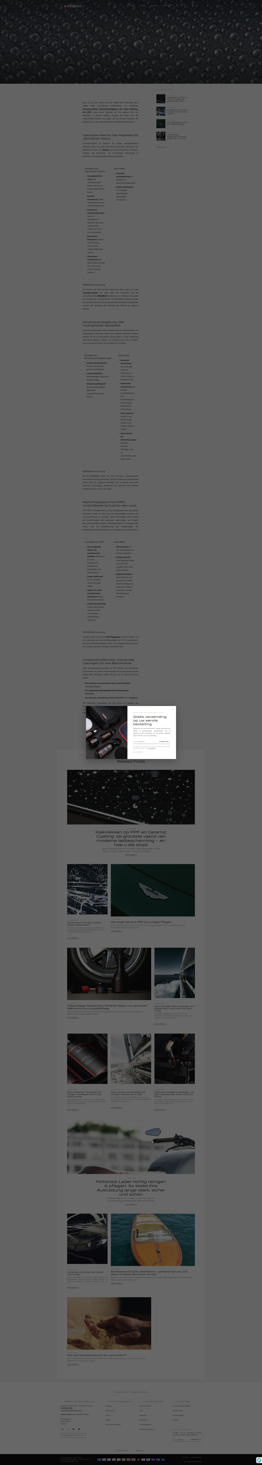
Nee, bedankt (138, 752)
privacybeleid (151, 748)
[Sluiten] (173, 709)
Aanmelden (163, 741)
